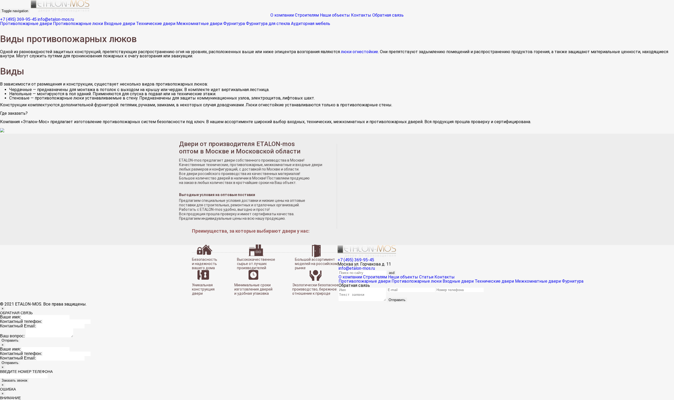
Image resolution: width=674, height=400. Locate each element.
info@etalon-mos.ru (56, 19)
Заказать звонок (14, 380)
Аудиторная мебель (310, 23)
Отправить (397, 300)
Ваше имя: (10, 317)
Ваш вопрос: (12, 336)
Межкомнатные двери (199, 23)
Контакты (361, 15)
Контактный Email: (18, 326)
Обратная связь (388, 15)
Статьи (426, 276)
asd (391, 273)
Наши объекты (335, 15)
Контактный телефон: (21, 321)
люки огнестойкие (359, 51)
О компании (282, 15)
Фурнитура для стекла (268, 23)
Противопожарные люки (78, 23)
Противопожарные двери (26, 23)
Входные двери (119, 23)
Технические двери (155, 23)
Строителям (307, 15)
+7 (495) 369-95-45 (18, 19)
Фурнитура (234, 23)
